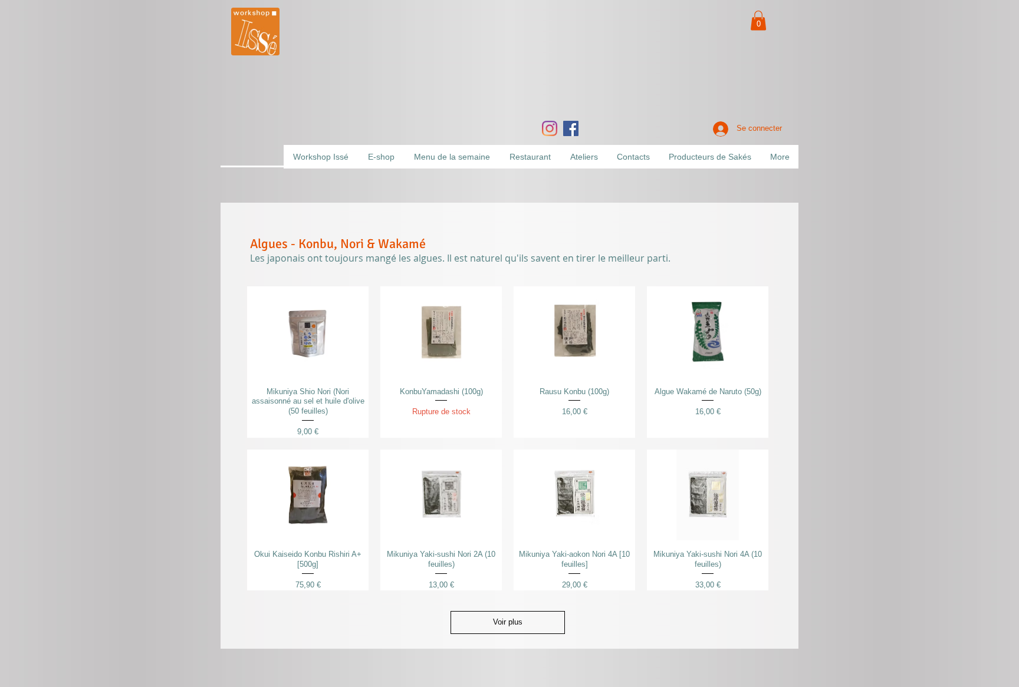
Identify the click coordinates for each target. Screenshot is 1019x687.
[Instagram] (549, 128)
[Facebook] (570, 128)
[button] (758, 20)
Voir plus (507, 621)
